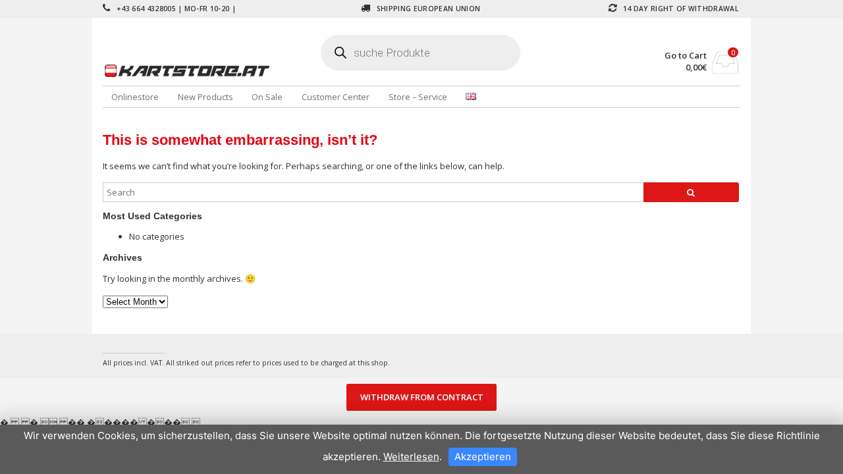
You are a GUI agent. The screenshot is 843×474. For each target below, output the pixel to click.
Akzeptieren (482, 456)
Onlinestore (135, 97)
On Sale (267, 97)
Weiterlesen (411, 456)
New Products (205, 97)
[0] (725, 70)
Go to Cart (686, 55)
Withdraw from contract (421, 398)
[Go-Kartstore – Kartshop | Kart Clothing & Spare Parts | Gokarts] (209, 70)
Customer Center (335, 97)
